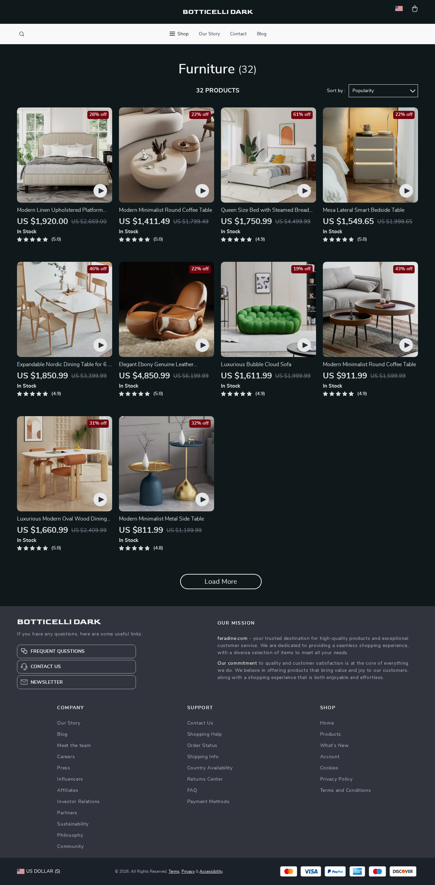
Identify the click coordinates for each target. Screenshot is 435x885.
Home (327, 723)
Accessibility (211, 871)
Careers (66, 756)
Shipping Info (203, 756)
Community (70, 846)
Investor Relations (78, 801)
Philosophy (70, 835)
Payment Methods (208, 801)
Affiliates (67, 790)
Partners (67, 813)
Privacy (188, 871)
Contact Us (200, 723)
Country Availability (210, 768)
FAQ (192, 790)
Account (330, 756)
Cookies (329, 768)
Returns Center (205, 779)
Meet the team (74, 745)
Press (63, 768)
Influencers (70, 779)
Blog (261, 34)
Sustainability (73, 824)
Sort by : (336, 90)
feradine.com (232, 638)
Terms (174, 871)
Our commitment (237, 663)
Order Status (202, 745)
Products (331, 734)
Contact (238, 34)
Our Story (209, 34)
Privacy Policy (336, 779)
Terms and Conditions (345, 790)
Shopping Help (204, 734)
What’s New (334, 745)
